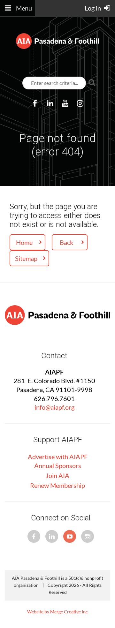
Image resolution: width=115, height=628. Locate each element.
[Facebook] (35, 103)
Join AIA (57, 475)
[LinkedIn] (50, 103)
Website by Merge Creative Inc (57, 611)
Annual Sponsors (57, 465)
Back (66, 242)
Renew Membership (57, 485)
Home (24, 242)
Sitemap (26, 258)
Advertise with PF (58, 456)
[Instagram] (80, 103)
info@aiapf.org (54, 407)
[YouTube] (65, 103)
